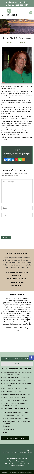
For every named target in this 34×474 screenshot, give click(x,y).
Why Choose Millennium (17, 458)
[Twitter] (9, 159)
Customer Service (17, 285)
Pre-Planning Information (17, 279)
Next (28, 313)
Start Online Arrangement (15, 438)
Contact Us (9, 463)
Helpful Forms (17, 275)
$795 (17, 363)
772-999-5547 (22, 5)
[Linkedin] (12, 159)
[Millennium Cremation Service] (9, 13)
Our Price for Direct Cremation (17, 359)
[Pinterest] (16, 159)
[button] (31, 358)
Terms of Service (17, 465)
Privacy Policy (23, 463)
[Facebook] (5, 159)
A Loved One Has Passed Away (17, 272)
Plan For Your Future (17, 461)
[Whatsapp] (20, 159)
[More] (23, 159)
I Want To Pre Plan (17, 282)
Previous (5, 313)
